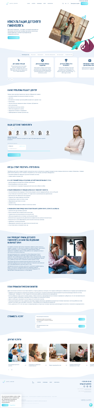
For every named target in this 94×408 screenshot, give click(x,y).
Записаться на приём (14, 154)
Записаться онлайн (13, 37)
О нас (28, 3)
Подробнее (12, 405)
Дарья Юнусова (12, 137)
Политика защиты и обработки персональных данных (40, 396)
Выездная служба (75, 3)
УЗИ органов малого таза (42, 325)
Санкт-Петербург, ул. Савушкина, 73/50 (84, 388)
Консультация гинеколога (43, 316)
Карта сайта (54, 396)
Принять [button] (5, 405)
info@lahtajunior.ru (85, 384)
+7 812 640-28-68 (83, 1)
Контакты (50, 3)
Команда (39, 3)
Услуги (33, 3)
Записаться (84, 3)
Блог (45, 3)
